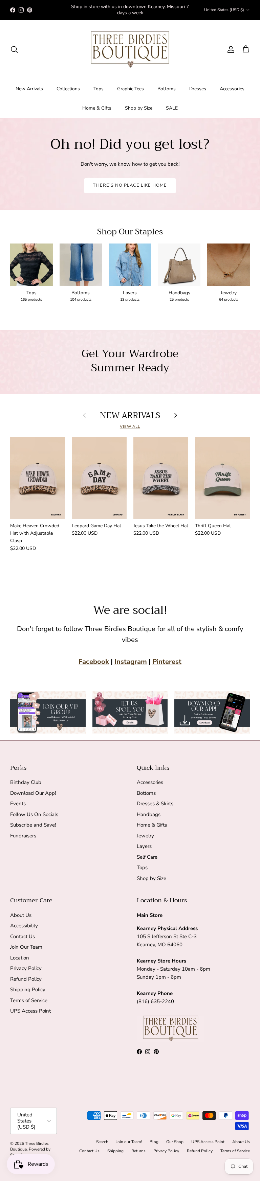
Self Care (147, 857)
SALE (172, 108)
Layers (144, 846)
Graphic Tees (130, 89)
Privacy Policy (26, 968)
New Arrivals (29, 89)
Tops (98, 89)
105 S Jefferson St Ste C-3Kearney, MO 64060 (167, 936)
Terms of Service (28, 1000)
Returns (138, 1151)
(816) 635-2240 (155, 1001)
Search (102, 1141)
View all (130, 426)
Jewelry (145, 835)
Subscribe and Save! (33, 824)
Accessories (232, 89)
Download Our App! (33, 793)
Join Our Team (26, 947)
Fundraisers (23, 835)
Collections (68, 89)
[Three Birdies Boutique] (130, 49)
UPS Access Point (30, 1011)
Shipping (115, 1151)
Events (18, 803)
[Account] (229, 49)
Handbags (148, 814)
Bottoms (166, 89)
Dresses (197, 89)
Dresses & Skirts (155, 803)
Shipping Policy (27, 989)
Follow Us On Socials (34, 814)
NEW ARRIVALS (130, 415)
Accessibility (24, 925)
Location (19, 957)
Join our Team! (129, 1141)
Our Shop (174, 1141)
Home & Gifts (96, 108)
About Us (20, 915)
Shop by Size (138, 108)
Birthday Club (25, 782)
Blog (154, 1141)
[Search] (14, 49)
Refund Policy (26, 979)
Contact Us (22, 936)
